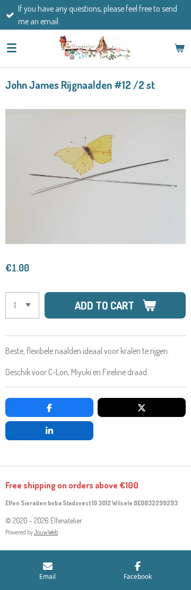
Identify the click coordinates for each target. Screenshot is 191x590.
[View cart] (179, 48)
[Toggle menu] (11, 48)
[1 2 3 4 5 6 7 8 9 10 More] (22, 305)
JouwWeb (46, 532)
